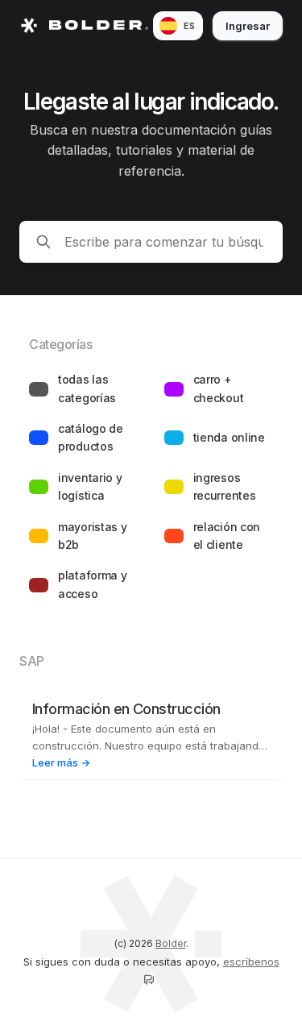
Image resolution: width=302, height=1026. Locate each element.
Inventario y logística (90, 486)
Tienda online (229, 437)
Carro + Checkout (218, 388)
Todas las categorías (87, 388)
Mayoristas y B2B (92, 535)
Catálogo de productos (90, 437)
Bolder (170, 943)
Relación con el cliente (227, 535)
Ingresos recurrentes (224, 486)
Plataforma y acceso (92, 584)
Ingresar (247, 25)
